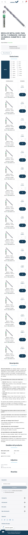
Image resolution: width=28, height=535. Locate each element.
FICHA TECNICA (4, 464)
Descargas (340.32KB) (6, 467)
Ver (2, 466)
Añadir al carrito (22, 94)
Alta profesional (6, 52)
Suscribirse (14, 487)
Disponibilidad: (4, 42)
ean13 (2, 456)
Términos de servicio (9, 492)
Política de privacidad (17, 490)
